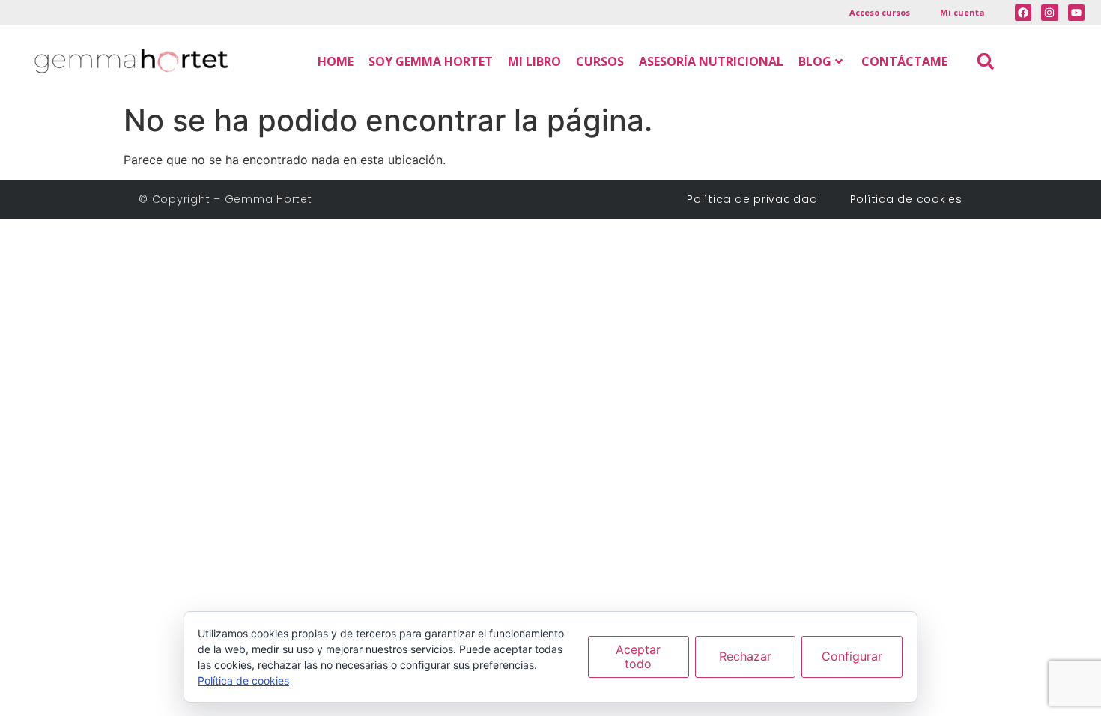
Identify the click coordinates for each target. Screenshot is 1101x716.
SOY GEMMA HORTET (430, 61)
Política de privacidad (757, 199)
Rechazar (745, 656)
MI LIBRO (534, 61)
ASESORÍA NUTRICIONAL (711, 61)
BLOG (814, 61)
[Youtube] (1076, 12)
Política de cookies (906, 199)
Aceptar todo (638, 656)
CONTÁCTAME (904, 61)
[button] (985, 61)
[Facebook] (1023, 12)
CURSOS (600, 61)
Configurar (852, 656)
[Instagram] (1049, 12)
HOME (336, 61)
